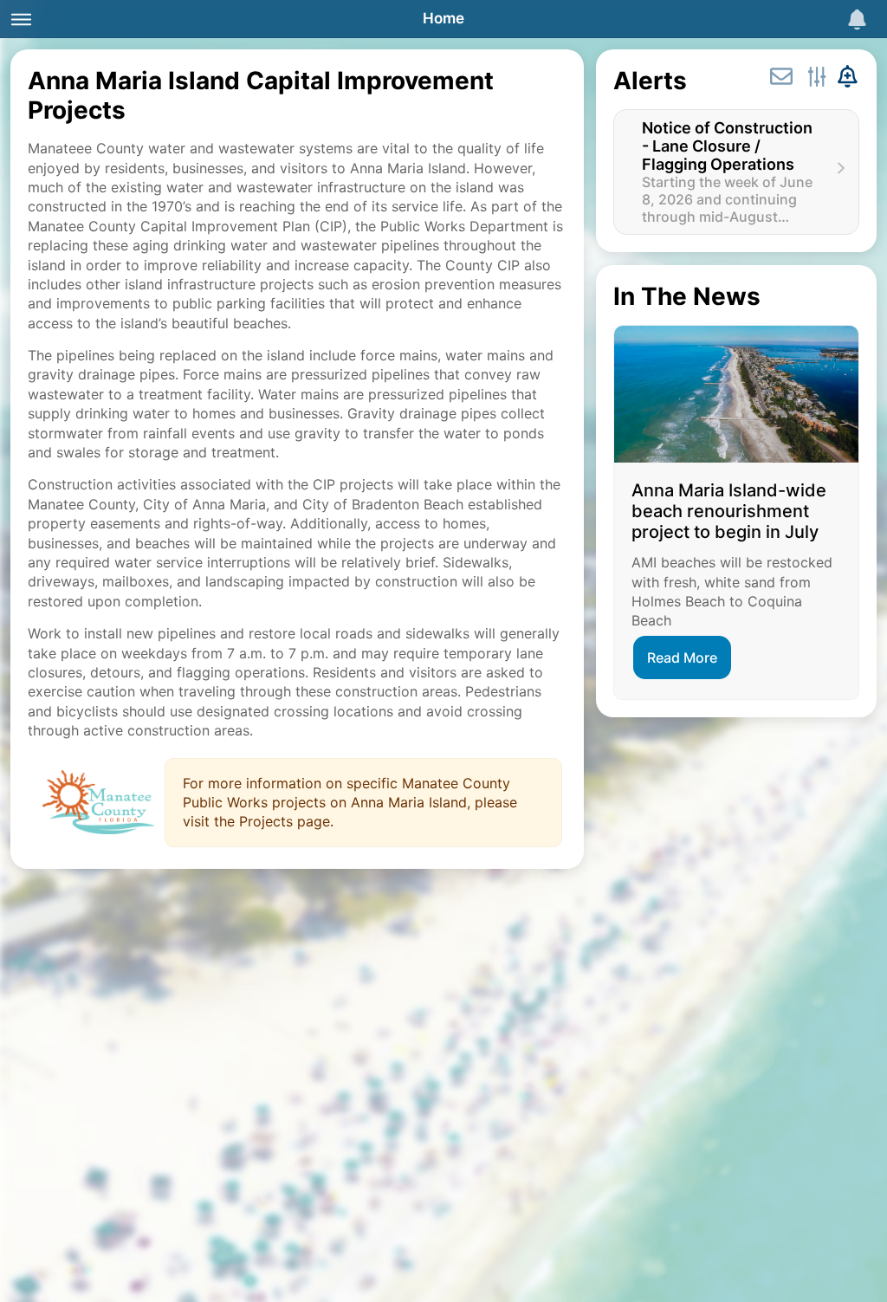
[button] (736, 172)
